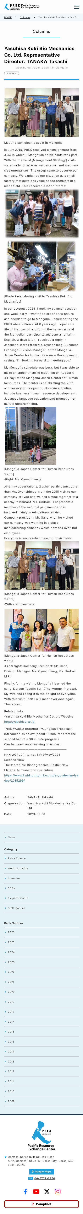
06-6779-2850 (44, 1178)
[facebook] (25, 1191)
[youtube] (36, 1191)
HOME (8, 17)
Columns (25, 17)
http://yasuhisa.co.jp (19, 721)
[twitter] (46, 1191)
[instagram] (57, 1191)
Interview (11, 73)
